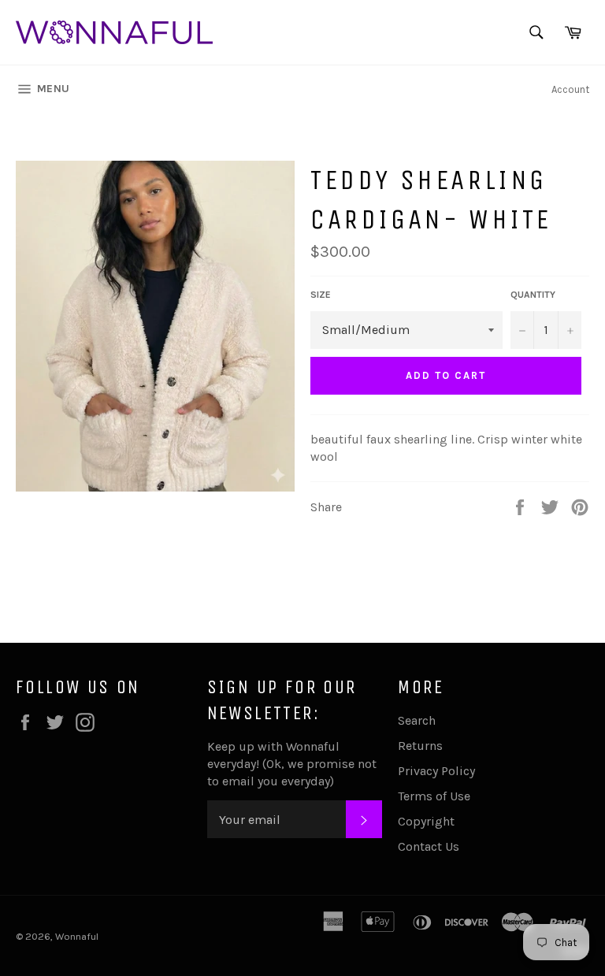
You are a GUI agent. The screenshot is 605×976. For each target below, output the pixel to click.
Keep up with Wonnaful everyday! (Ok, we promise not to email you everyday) (292, 764)
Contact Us (428, 846)
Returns (420, 745)
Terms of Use (434, 796)
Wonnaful (76, 936)
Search (417, 720)
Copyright (426, 821)
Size (320, 294)
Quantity (532, 294)
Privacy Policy (436, 770)
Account (570, 89)
